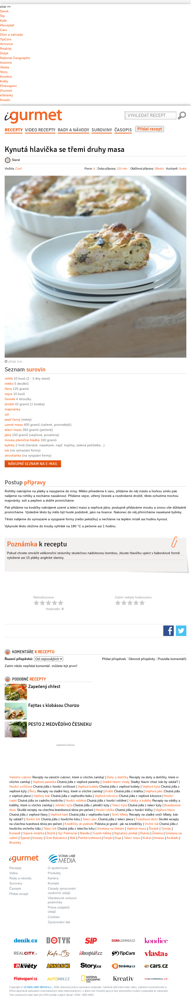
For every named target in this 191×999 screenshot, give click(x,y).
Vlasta (4, 67)
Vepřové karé (59, 814)
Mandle (85, 833)
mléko (9, 383)
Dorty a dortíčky (117, 777)
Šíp (2, 16)
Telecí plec (89, 819)
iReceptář (7, 25)
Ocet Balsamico (56, 838)
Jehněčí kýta (63, 805)
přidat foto (14, 361)
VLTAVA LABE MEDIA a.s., (38, 987)
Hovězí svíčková (20, 786)
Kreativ (5, 100)
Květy (4, 81)
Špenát (25, 838)
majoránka (12, 409)
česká (182, 168)
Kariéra (53, 878)
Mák (72, 838)
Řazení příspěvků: (19, 659)
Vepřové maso (136, 828)
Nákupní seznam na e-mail (33, 463)
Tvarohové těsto (147, 819)
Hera (8, 389)
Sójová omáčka (33, 833)
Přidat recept (149, 129)
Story (4, 72)
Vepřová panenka (44, 782)
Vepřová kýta (151, 786)
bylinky (10, 445)
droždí (9, 404)
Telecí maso (132, 838)
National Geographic (15, 58)
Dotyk (4, 53)
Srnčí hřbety (120, 814)
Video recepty (40, 130)
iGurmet (6, 90)
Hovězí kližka (105, 810)
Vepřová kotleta (88, 786)
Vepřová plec (154, 791)
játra (8, 435)
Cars (3, 30)
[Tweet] (180, 630)
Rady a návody (73, 130)
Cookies (54, 917)
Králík (109, 791)
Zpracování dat (59, 922)
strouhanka (13, 455)
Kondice (6, 76)
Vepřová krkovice (106, 796)
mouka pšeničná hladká (22, 440)
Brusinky (15, 842)
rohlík (9, 378)
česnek (10, 399)
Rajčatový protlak (126, 833)
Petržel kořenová (89, 838)
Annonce (6, 44)
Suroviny (102, 130)
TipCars (5, 39)
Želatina (157, 833)
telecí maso (13, 430)
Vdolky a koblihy (140, 800)
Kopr (118, 838)
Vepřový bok (41, 796)
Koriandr (14, 833)
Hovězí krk (33, 819)
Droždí (51, 833)
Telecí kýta (119, 805)
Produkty (54, 873)
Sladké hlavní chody (116, 782)
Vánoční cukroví (20, 777)
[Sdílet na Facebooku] (168, 630)
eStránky (6, 95)
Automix (6, 62)
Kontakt (53, 883)
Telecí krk (50, 828)
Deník (4, 11)
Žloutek (154, 828)
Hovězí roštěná (75, 800)
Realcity (6, 48)
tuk (7, 450)
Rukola (145, 833)
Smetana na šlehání (110, 828)
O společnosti (58, 868)
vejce (8, 394)
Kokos (147, 838)
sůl (7, 414)
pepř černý (12, 419)
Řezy (32, 791)
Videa (13, 873)
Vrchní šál (151, 824)
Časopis (123, 130)
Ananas (159, 838)
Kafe (3, 20)
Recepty (14, 130)
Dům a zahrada (11, 34)
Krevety (37, 838)
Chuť (18, 168)
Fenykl (108, 838)
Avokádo (172, 838)
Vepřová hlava (164, 810)
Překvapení (8, 86)
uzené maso (14, 424)
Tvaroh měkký (102, 833)
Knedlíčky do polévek (79, 824)
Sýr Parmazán (67, 833)
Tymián (166, 828)
